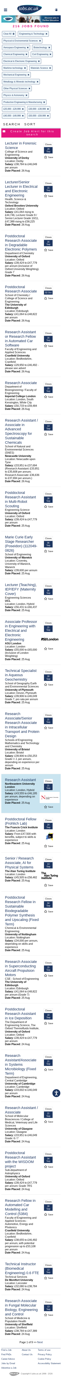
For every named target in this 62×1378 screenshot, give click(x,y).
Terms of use (44, 1350)
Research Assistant (20, 780)
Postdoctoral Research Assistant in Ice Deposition (20, 1013)
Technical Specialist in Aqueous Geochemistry (21, 675)
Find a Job (6, 1350)
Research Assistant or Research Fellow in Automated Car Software (20, 338)
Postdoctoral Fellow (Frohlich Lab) (20, 821)
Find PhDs (6, 1354)
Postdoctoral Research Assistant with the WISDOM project (20, 1159)
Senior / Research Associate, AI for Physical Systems (19, 862)
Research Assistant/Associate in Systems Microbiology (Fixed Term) (20, 1064)
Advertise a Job (8, 1368)
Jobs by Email (8, 1363)
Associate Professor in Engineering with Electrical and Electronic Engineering (21, 631)
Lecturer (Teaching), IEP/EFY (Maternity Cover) (21, 589)
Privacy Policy (45, 1354)
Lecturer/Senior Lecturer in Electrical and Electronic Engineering (21, 188)
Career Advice (8, 1359)
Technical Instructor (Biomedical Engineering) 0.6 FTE (22, 1268)
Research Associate (21, 383)
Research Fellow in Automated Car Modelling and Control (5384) (20, 1207)
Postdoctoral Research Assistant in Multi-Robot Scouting (20, 499)
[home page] (29, 13)
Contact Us (27, 1354)
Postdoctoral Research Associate (21, 289)
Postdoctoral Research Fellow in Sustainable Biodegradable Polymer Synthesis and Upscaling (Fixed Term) (22, 910)
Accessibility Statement (49, 1363)
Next (40, 1342)
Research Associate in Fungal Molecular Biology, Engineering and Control (21, 1307)
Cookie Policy (44, 1359)
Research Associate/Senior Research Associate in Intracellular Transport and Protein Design (22, 725)
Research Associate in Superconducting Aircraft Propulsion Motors (21, 968)
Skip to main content (13, 2)
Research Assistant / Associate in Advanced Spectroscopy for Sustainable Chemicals (21, 431)
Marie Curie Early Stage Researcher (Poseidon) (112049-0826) (21, 544)
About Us (26, 1350)
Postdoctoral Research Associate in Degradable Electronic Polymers (21, 242)
